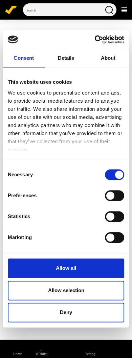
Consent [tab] (24, 58)
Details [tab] (66, 58)
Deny (66, 312)
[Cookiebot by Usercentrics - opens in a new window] (95, 39)
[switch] (114, 195)
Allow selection (66, 290)
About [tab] (108, 58)
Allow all (66, 268)
